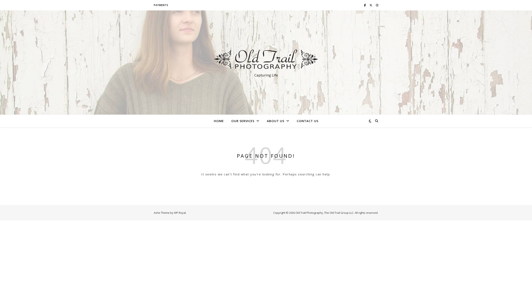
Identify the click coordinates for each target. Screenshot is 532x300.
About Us (275, 121)
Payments (161, 5)
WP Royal (180, 213)
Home (219, 121)
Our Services (242, 121)
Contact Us (307, 121)
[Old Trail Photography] (266, 58)
